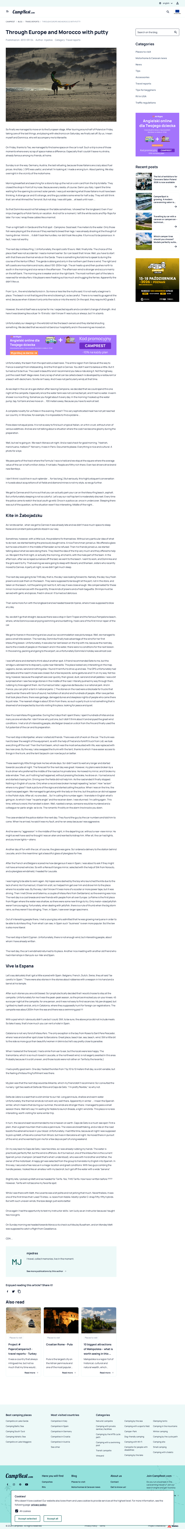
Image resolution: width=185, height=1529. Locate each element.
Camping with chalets (163, 1452)
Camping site (159, 1441)
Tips (138, 70)
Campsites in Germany (61, 1431)
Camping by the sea (133, 1421)
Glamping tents (160, 1421)
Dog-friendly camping (134, 1436)
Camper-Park (130, 1431)
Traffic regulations (146, 102)
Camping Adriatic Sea (16, 1436)
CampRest (10, 22)
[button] (157, 44)
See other (55, 1447)
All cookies (25, 1511)
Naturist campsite (104, 1421)
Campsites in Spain (60, 1426)
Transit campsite (103, 1450)
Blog (20, 22)
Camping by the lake (133, 1455)
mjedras (48, 39)
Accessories (142, 77)
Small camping (159, 1447)
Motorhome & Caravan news (151, 58)
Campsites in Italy (59, 1421)
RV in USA (141, 96)
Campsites (47, 1481)
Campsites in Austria (60, 1441)
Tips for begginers (146, 90)
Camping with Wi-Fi (133, 1441)
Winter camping (160, 1431)
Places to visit (143, 51)
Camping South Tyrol (15, 1431)
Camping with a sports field (136, 1426)
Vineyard (100, 1455)
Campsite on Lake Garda (17, 1421)
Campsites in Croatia (60, 1436)
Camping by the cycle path (165, 1436)
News (139, 64)
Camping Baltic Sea (15, 1426)
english (166, 3)
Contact (115, 1481)
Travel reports (32, 22)
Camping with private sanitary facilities (106, 1427)
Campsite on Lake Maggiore (18, 1441)
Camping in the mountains (165, 1426)
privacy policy (38, 1504)
